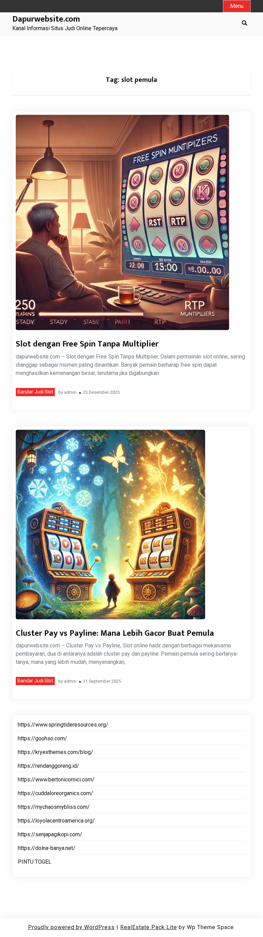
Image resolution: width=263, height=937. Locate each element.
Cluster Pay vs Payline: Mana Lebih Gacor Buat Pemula (115, 633)
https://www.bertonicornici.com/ (56, 779)
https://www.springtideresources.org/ (63, 724)
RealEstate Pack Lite (148, 927)
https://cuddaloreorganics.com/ (55, 793)
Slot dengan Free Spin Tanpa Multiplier (87, 344)
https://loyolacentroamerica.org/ (56, 820)
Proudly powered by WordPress (71, 927)
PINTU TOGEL (34, 862)
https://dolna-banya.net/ (46, 848)
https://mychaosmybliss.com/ (54, 807)
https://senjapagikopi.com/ (50, 834)
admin (70, 392)
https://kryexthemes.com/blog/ (55, 752)
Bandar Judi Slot (35, 391)
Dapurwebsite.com (46, 19)
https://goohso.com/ (42, 738)
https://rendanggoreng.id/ (48, 766)
